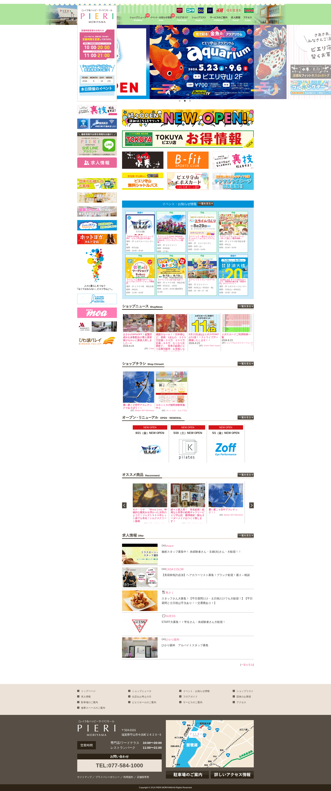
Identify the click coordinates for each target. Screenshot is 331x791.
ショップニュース (141, 691)
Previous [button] (119, 332)
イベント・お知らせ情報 (196, 691)
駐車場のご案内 (89, 702)
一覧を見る (247, 664)
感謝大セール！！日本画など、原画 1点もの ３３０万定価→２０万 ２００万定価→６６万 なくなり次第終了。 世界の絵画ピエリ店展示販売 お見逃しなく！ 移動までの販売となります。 (138, 344)
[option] (185, 62)
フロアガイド (190, 696)
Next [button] (256, 332)
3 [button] (189, 100)
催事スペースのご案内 (93, 707)
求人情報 (86, 696)
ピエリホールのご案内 (144, 702)
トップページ (88, 691)
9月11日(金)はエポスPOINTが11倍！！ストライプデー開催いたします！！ (171, 337)
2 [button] (184, 100)
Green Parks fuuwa (179, 345)
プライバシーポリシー (108, 777)
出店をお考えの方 (141, 696)
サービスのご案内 (192, 702)
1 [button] (179, 100)
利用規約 (128, 777)
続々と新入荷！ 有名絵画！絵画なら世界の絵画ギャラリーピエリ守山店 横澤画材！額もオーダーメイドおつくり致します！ (187, 515)
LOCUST (249, 345)
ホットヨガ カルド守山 (176, 410)
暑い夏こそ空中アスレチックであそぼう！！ (137, 406)
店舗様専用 (143, 777)
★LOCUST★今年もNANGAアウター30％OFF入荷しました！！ (237, 337)
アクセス (241, 702)
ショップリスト (245, 691)
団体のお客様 (244, 696)
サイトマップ (84, 777)
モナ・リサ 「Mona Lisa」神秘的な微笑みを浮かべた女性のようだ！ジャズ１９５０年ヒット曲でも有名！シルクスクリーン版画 (150, 515)
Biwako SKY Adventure (144, 410)
